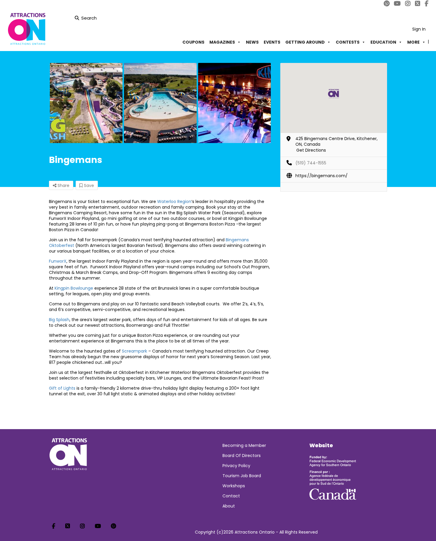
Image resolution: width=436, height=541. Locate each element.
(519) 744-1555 (310, 163)
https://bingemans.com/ (321, 176)
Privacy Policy (236, 466)
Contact (231, 496)
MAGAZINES (222, 42)
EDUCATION (383, 42)
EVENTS (272, 42)
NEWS (252, 42)
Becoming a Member (244, 445)
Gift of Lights (62, 388)
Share (62, 185)
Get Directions (311, 150)
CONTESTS (347, 42)
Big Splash (59, 320)
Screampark (134, 351)
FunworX (57, 261)
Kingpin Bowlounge (74, 288)
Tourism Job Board (241, 476)
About (228, 506)
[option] (86, 103)
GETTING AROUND (305, 42)
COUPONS (193, 42)
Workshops (233, 486)
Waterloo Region (174, 201)
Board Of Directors (241, 455)
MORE (413, 42)
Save (88, 185)
